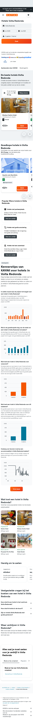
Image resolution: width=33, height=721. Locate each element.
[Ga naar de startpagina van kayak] (12, 15)
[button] (31, 10)
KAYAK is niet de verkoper (11, 708)
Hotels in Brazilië (10, 689)
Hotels (13, 687)
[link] (10, 218)
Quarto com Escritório (9, 175)
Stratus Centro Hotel (9, 115)
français (20, 10)
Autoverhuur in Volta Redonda (13, 674)
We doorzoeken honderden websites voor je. (14, 712)
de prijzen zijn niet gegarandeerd (11, 703)
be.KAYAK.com (5, 687)
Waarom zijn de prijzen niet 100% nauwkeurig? (13, 715)
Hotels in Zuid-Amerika (23, 687)
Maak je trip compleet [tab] (11, 661)
